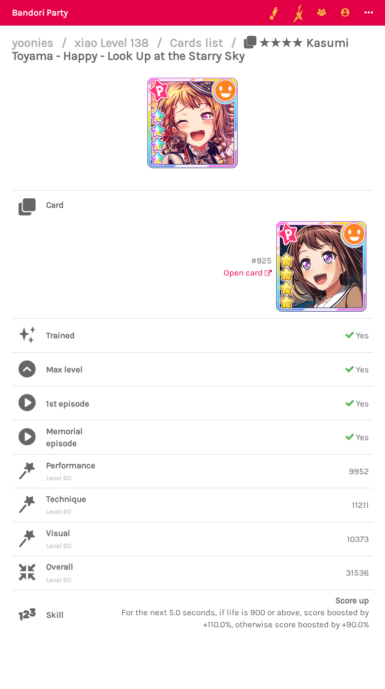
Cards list (198, 43)
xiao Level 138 (113, 43)
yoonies (34, 43)
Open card (244, 272)
